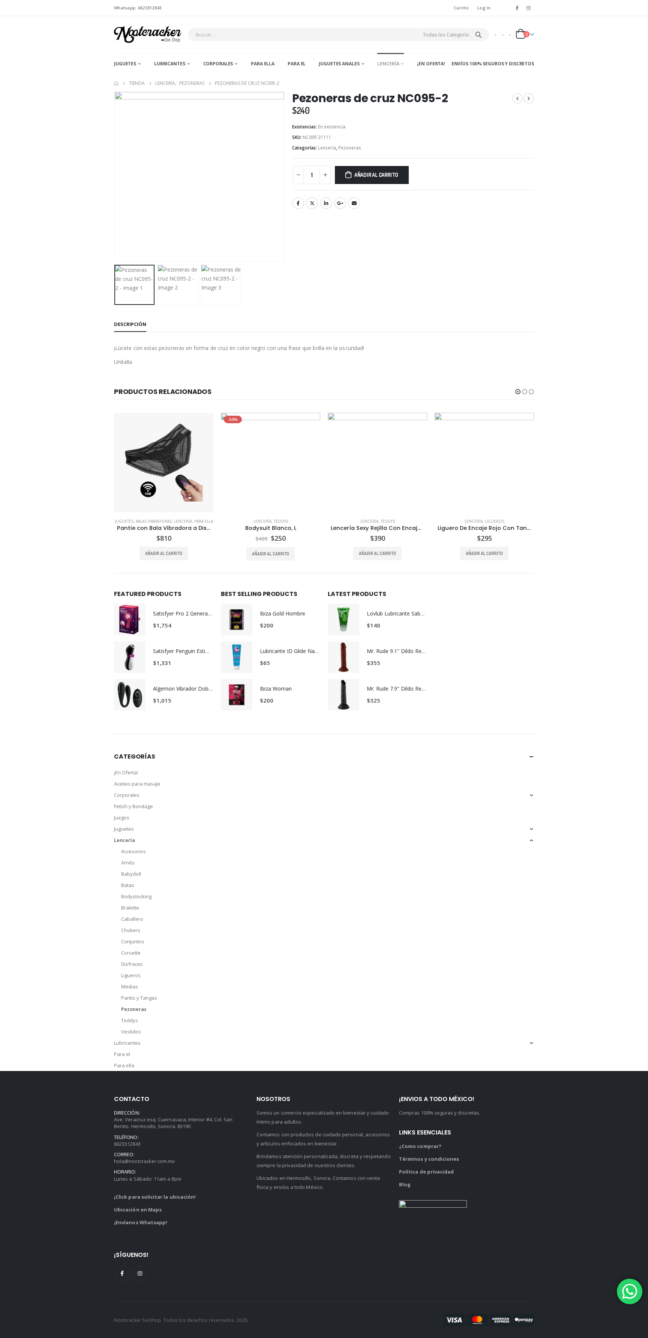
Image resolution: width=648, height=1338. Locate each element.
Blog (405, 1184)
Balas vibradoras (154, 521)
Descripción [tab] (130, 324)
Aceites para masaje (137, 783)
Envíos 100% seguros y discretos (493, 63)
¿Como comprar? (420, 1146)
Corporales (218, 63)
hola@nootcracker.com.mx (144, 1161)
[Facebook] (517, 8)
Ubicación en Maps (138, 1209)
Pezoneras (349, 148)
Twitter (312, 203)
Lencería (388, 63)
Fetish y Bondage (133, 806)
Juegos (121, 817)
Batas (127, 885)
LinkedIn (326, 203)
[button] (116, 177)
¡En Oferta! (431, 63)
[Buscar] (478, 34)
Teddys (281, 521)
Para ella (262, 63)
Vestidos (131, 1031)
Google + (340, 203)
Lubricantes (169, 63)
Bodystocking (136, 896)
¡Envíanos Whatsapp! (140, 1222)
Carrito (461, 8)
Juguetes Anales (339, 63)
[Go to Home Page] (116, 83)
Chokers (130, 930)
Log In (484, 8)
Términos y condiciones (429, 1158)
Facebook (298, 203)
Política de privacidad (426, 1171)
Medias (129, 986)
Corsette (131, 952)
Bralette (130, 907)
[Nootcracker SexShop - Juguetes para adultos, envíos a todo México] (148, 34)
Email (354, 203)
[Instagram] (529, 8)
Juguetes (125, 63)
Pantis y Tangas (139, 997)
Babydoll (131, 873)
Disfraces (132, 964)
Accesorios (133, 851)
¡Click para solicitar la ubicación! (155, 1196)
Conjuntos (132, 941)
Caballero (132, 919)
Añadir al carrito (376, 175)
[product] (163, 462)
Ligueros (494, 521)
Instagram (139, 1273)
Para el (297, 63)
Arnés (128, 862)
